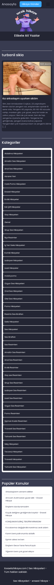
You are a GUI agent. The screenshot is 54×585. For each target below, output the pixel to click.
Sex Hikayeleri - (22, 581)
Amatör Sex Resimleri (14, 352)
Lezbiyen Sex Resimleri (15, 390)
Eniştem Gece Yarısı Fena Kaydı (21, 545)
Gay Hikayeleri (11, 214)
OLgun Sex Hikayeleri (14, 283)
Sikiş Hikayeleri (11, 444)
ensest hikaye (40, 581)
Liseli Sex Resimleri (13, 398)
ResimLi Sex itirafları (13, 314)
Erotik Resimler (11, 367)
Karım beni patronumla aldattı (20, 533)
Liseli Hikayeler (11, 268)
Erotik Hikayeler (11, 199)
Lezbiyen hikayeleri (13, 260)
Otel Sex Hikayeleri (13, 298)
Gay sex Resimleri (13, 375)
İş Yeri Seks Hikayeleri (14, 245)
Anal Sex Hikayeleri (13, 168)
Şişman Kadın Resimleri (15, 421)
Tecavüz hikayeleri (13, 451)
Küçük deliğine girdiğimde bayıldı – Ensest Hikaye (26, 514)
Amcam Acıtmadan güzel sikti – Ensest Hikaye (24, 499)
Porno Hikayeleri (12, 306)
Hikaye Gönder (30, 4)
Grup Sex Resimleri (13, 383)
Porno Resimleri (12, 413)
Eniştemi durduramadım (17, 506)
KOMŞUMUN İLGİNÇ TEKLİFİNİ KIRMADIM (23, 521)
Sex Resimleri (10, 344)
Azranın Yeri (10, 176)
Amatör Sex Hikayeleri (15, 161)
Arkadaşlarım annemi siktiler (19, 491)
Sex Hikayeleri (11, 329)
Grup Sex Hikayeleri (13, 230)
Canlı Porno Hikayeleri (15, 184)
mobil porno (10, 276)
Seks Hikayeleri (11, 321)
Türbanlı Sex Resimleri (15, 436)
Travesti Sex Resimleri (15, 428)
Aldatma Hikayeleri (13, 153)
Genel (7, 222)
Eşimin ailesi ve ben (15, 539)
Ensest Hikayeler (12, 191)
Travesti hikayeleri (13, 459)
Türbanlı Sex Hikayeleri (15, 467)
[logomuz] (27, 21)
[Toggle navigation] (48, 4)
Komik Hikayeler (12, 253)
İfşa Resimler (10, 237)
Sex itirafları (10, 337)
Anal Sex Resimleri (13, 360)
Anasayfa (9, 4)
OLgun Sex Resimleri (14, 406)
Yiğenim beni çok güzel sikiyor (20, 551)
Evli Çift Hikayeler (12, 207)
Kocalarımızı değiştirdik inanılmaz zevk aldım (27, 527)
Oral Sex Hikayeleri (13, 291)
